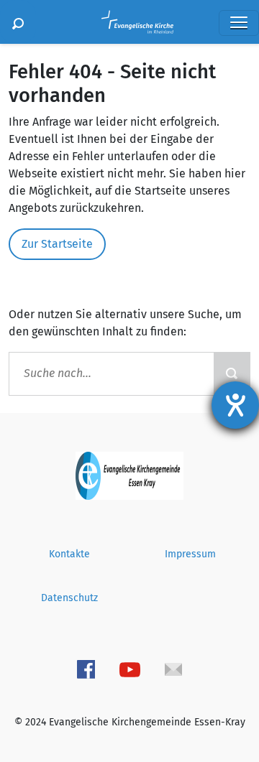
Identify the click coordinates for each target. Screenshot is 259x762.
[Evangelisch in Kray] (129, 474)
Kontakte (69, 554)
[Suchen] (18, 22)
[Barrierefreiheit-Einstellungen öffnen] (235, 405)
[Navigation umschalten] (239, 23)
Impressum (190, 554)
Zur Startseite (57, 244)
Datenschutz (69, 598)
